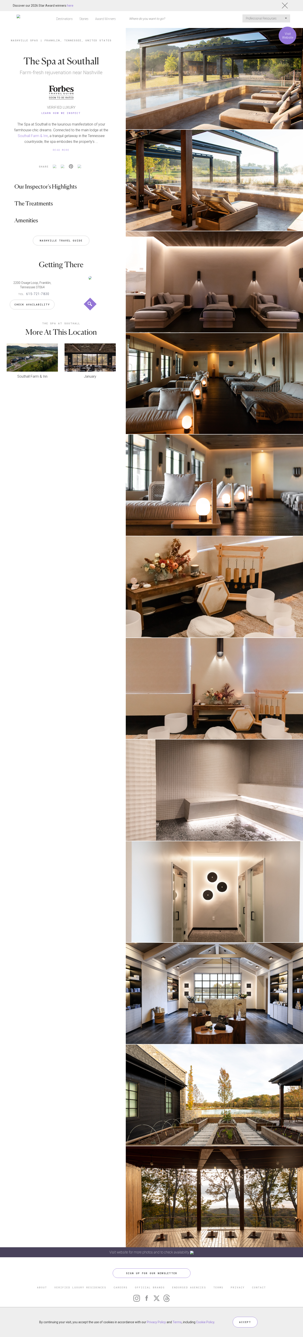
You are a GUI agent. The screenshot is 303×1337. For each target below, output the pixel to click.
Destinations (64, 19)
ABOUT (42, 1287)
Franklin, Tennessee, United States (78, 40)
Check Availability (32, 304)
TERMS (218, 1287)
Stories (84, 19)
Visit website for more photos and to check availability (149, 1252)
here (70, 5)
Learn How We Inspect (61, 113)
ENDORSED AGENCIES (189, 1287)
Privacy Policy (156, 1322)
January (90, 376)
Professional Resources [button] (261, 18)
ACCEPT (245, 1322)
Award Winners (105, 19)
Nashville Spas (24, 40)
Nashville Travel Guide (61, 240)
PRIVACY (238, 1287)
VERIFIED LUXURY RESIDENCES (80, 1287)
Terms (177, 1322)
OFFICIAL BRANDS (150, 1287)
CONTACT (259, 1287)
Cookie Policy (205, 1322)
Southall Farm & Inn (33, 136)
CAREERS (121, 1287)
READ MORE (61, 149)
